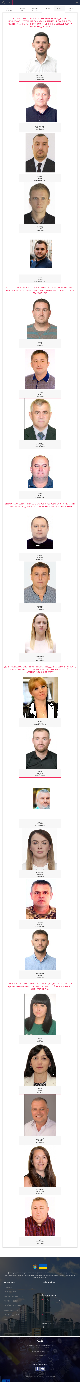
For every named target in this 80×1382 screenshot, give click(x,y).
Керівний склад (22, 9)
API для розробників (40, 1355)
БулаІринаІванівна (40, 1090)
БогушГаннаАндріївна (40, 1039)
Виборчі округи (71, 9)
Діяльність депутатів (35, 9)
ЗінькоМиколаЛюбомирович (40, 823)
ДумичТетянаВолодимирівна (40, 723)
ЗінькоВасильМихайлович (40, 773)
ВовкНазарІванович (40, 343)
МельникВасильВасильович (40, 924)
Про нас (39, 1360)
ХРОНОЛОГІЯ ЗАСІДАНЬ (14, 1310)
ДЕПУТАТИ (8, 1319)
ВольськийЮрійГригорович (40, 1140)
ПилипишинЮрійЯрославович (40, 975)
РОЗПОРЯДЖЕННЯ (12, 1315)
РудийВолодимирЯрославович (40, 444)
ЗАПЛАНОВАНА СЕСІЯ (13, 1296)
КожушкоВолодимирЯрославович (40, 77)
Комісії (59, 8)
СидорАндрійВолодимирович (40, 279)
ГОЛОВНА (8, 1287)
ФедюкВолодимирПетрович (40, 1241)
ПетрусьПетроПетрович (40, 394)
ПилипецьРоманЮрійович (40, 228)
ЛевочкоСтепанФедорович (40, 557)
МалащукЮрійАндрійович (40, 607)
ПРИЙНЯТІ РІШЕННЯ (12, 1305)
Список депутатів (9, 9)
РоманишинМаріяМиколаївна (40, 658)
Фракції (48, 8)
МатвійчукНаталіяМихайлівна (40, 874)
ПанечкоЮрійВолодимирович (40, 178)
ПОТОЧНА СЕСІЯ (11, 1301)
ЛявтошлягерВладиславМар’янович (40, 127)
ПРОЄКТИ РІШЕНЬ (11, 1292)
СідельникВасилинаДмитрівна (40, 1191)
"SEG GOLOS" (39, 1376)
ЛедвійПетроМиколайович (40, 495)
